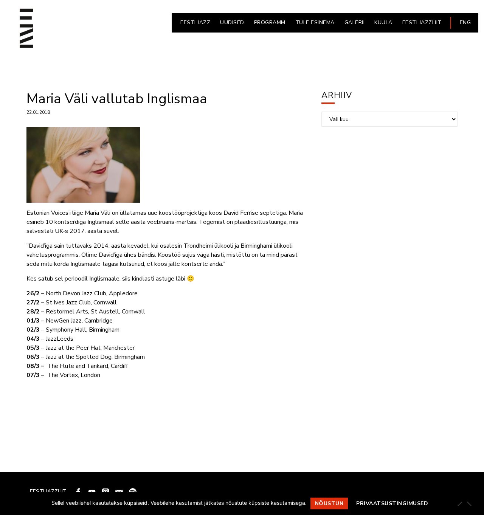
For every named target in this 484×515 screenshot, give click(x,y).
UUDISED (232, 22)
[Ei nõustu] (468, 503)
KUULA (383, 22)
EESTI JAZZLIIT (422, 22)
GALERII (354, 22)
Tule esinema (315, 22)
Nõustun (329, 503)
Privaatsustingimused (392, 503)
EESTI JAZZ (195, 22)
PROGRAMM (269, 22)
